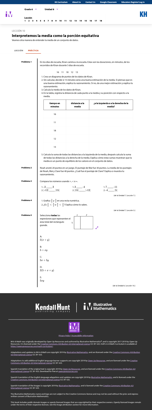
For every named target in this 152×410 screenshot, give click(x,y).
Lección (18, 50)
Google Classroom (108, 2)
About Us (76, 2)
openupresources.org (67, 371)
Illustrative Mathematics (77, 352)
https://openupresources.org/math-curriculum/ (32, 346)
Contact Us (90, 2)
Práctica (33, 50)
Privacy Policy (64, 335)
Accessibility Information (82, 335)
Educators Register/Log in (133, 2)
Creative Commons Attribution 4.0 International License (65, 344)
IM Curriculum (61, 2)
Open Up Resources (96, 360)
